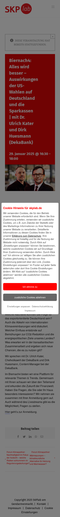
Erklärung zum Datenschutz (26, 235)
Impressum (30, 310)
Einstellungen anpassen (18, 306)
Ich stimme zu (30, 286)
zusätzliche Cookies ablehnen (30, 297)
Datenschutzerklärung (42, 306)
